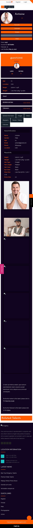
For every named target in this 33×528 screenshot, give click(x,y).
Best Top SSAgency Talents (9, 473)
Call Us (16, 526)
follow (8, 410)
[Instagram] (7, 443)
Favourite (16, 25)
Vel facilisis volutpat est (7, 488)
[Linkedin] (10, 443)
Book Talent (2, 269)
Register (17, 2)
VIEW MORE (26, 103)
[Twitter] (5, 443)
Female (3, 502)
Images (20, 116)
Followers (17, 28)
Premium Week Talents (7, 477)
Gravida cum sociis (6, 484)
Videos (28, 116)
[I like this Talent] (16, 35)
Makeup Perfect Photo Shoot (9, 481)
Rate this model (9, 401)
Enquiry (17, 32)
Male (2, 506)
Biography (6, 120)
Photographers (5, 510)
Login (25, 2)
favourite (9, 2)
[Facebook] (2, 443)
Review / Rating (17, 120)
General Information (8, 116)
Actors (3, 514)
